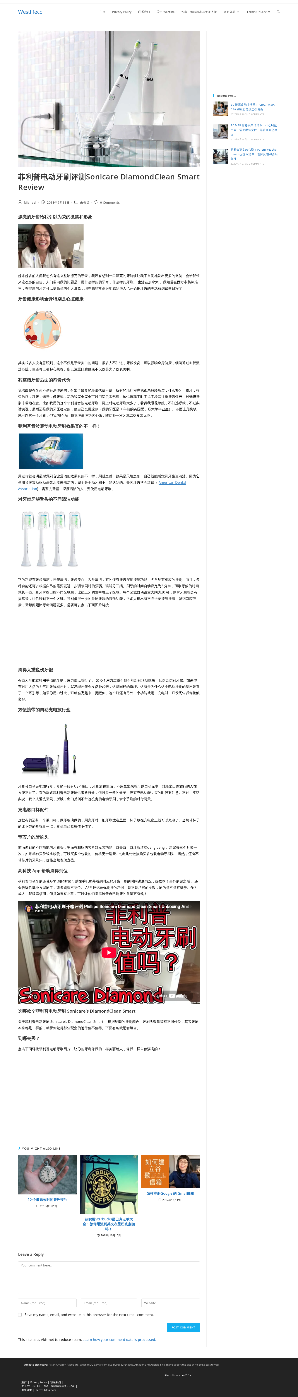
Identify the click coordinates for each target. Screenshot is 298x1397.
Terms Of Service (46, 1390)
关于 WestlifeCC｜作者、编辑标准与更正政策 (48, 1386)
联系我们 (55, 1382)
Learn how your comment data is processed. (119, 1339)
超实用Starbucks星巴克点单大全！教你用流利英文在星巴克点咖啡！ (109, 1224)
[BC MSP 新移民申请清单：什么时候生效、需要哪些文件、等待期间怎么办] (220, 131)
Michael (30, 202)
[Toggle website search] (278, 12)
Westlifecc (30, 11)
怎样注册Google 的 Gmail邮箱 (170, 1193)
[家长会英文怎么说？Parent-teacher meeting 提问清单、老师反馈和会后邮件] (220, 156)
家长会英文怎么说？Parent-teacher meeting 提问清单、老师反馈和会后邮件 (254, 154)
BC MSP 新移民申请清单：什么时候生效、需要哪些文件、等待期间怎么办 (254, 129)
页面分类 (26, 1390)
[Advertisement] (246, 58)
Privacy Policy (38, 1382)
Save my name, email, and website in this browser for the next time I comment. (89, 1314)
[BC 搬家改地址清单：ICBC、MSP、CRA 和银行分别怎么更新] (220, 109)
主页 (24, 1382)
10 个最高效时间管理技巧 (47, 1199)
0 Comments (110, 202)
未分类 (85, 202)
